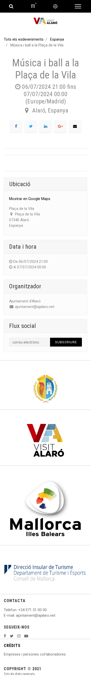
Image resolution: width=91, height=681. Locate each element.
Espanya (57, 39)
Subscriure (66, 342)
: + (18, 610)
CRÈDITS (12, 645)
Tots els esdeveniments (23, 39)
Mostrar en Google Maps (29, 198)
